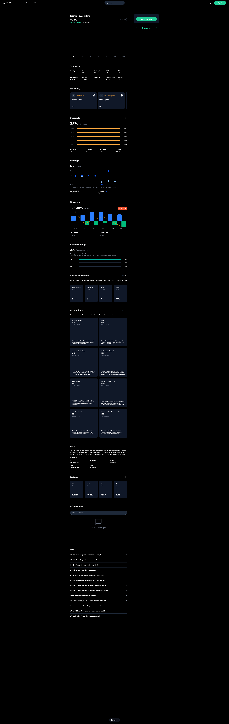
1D (73, 56)
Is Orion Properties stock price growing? (98, 565)
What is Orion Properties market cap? (98, 570)
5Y (115, 56)
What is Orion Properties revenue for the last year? (98, 585)
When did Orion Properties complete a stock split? (98, 611)
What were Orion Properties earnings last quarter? (98, 580)
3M (98, 56)
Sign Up (220, 3)
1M (90, 56)
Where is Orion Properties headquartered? (98, 616)
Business (29, 3)
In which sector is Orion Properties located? (98, 606)
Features (21, 3)
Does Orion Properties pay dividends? (98, 596)
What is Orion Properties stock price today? (98, 555)
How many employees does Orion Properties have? (98, 601)
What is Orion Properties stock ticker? (98, 560)
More (36, 3)
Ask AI (116, 720)
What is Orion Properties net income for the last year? (98, 590)
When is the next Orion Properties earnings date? (98, 575)
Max (123, 56)
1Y (107, 56)
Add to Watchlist (146, 19)
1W (82, 56)
